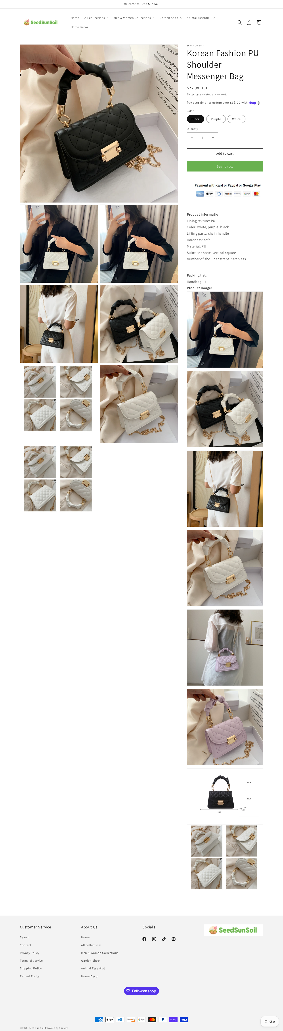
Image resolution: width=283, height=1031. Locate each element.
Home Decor (90, 976)
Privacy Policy (29, 953)
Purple (216, 119)
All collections (91, 945)
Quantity (192, 129)
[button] (96, 17)
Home (85, 937)
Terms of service (31, 961)
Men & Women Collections (100, 953)
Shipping (192, 94)
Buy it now (225, 166)
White (236, 119)
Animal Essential (93, 968)
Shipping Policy (31, 968)
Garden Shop (90, 961)
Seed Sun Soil (37, 1027)
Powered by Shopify (56, 1027)
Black (195, 119)
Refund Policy (30, 976)
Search (25, 937)
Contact (25, 945)
